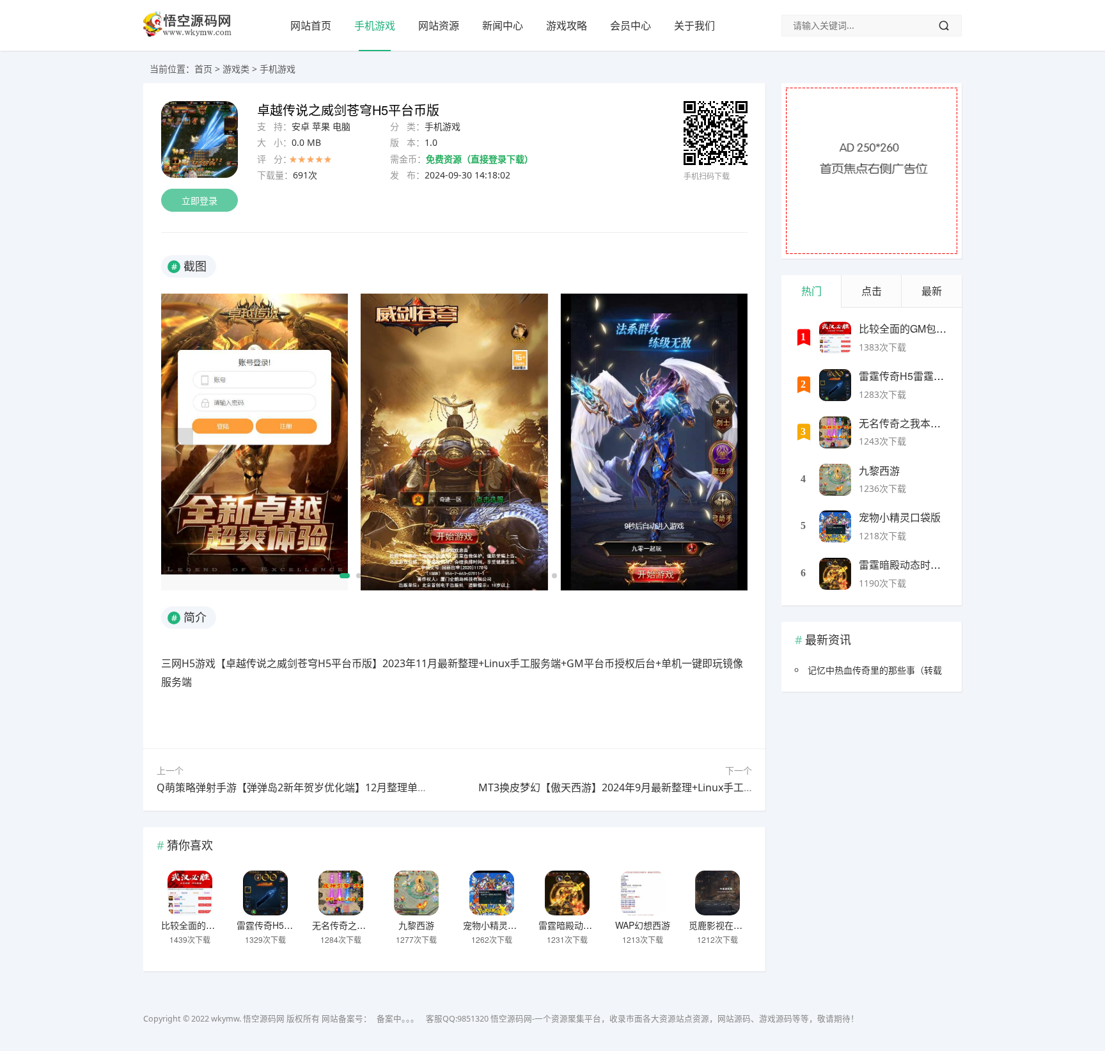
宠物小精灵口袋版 (499, 925)
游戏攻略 (566, 26)
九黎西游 (416, 925)
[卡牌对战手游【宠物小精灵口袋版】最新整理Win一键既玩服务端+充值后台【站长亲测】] (491, 893)
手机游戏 (374, 26)
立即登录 (199, 200)
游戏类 (236, 69)
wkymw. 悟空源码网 (248, 1018)
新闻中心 (502, 26)
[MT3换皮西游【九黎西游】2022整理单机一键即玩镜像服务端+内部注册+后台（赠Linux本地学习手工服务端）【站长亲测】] (416, 893)
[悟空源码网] (187, 34)
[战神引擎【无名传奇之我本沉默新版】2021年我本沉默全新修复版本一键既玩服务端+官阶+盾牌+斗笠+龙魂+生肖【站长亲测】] (340, 893)
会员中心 (630, 26)
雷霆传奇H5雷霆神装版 (283, 925)
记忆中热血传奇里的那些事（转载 (875, 670)
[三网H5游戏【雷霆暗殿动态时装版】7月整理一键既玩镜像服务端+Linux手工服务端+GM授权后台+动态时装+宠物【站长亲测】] (567, 893)
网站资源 (438, 26)
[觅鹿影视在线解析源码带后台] (717, 893)
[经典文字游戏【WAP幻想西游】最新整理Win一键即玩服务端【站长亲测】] (642, 893)
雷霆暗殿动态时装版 (578, 925)
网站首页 (310, 26)
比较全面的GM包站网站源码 (217, 925)
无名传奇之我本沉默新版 (361, 925)
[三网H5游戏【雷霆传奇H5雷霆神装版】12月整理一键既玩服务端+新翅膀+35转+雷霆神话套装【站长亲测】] (265, 893)
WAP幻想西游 (642, 925)
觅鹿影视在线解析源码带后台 (747, 925)
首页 (203, 69)
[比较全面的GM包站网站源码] (190, 893)
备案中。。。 (398, 1018)
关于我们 (694, 26)
